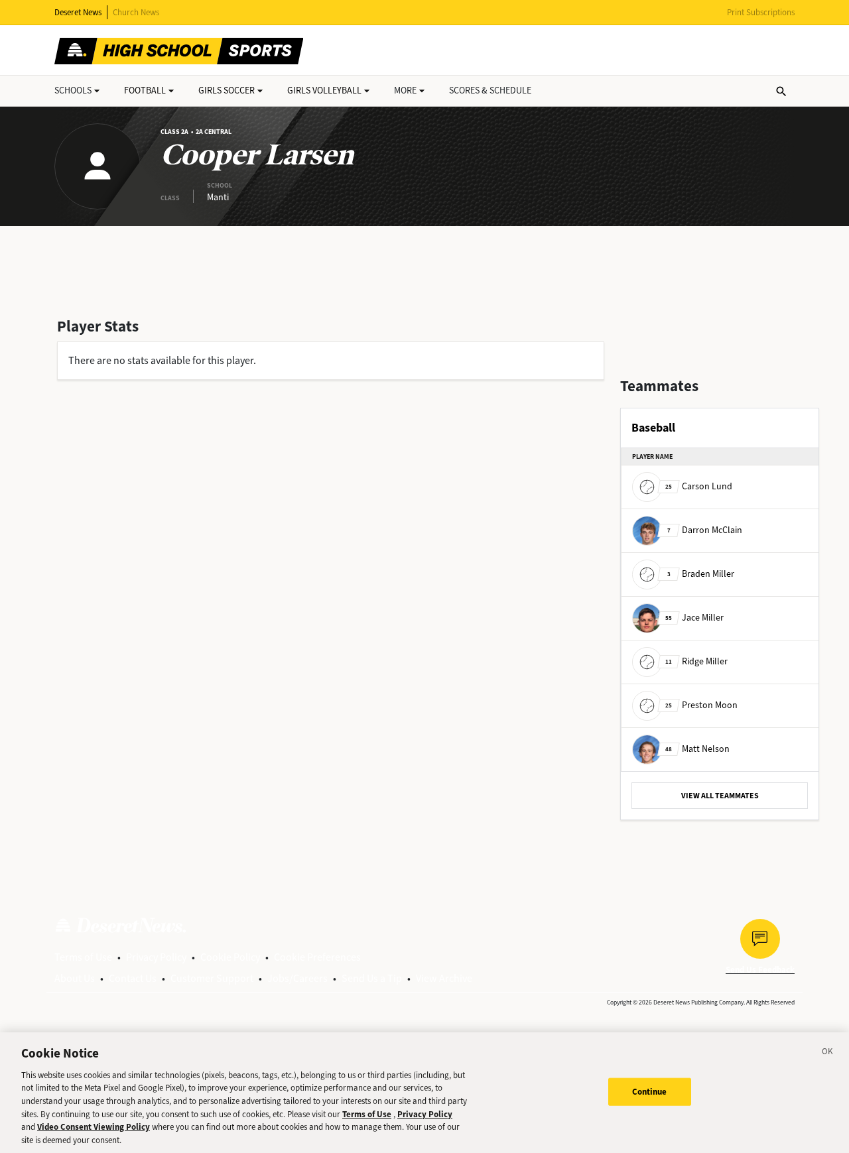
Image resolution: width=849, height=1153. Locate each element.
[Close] (827, 1053)
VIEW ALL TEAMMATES (720, 795)
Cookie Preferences (317, 957)
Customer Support (211, 978)
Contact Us (133, 978)
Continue (649, 1091)
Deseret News (77, 12)
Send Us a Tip (372, 978)
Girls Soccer (226, 90)
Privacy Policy (156, 957)
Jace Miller (694, 617)
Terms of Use (83, 957)
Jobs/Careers (297, 978)
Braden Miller (700, 574)
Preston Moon (701, 705)
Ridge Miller (696, 661)
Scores (490, 90)
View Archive (444, 978)
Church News (136, 12)
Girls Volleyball (324, 90)
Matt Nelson (697, 749)
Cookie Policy (230, 957)
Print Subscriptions (761, 12)
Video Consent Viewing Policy (93, 1126)
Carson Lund (698, 486)
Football (145, 90)
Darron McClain (704, 530)
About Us (74, 978)
